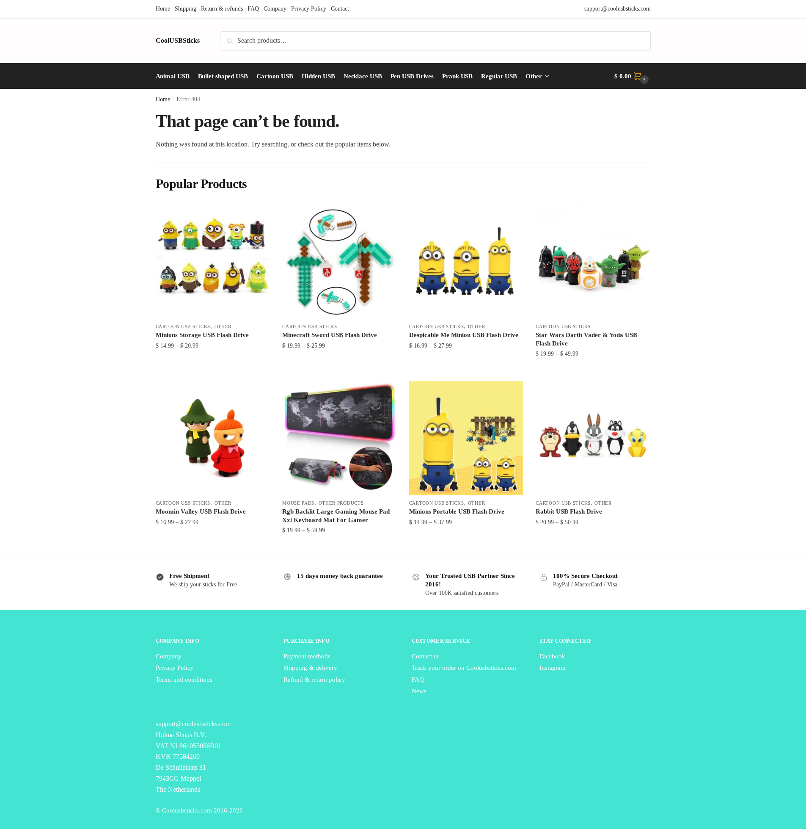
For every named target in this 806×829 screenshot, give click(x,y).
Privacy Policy (308, 9)
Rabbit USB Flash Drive (569, 511)
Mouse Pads (298, 503)
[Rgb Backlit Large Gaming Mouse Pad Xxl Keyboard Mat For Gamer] (339, 438)
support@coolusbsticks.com (617, 9)
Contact (340, 9)
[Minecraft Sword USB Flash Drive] (339, 261)
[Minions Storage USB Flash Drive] (213, 261)
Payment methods (306, 656)
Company (275, 9)
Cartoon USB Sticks (183, 326)
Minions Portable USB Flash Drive (456, 511)
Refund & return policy (314, 679)
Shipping (185, 9)
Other (223, 326)
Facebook (552, 656)
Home (163, 9)
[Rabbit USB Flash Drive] (593, 438)
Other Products (341, 503)
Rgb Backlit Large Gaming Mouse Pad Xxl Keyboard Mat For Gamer (336, 515)
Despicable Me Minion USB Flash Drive (463, 335)
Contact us (426, 656)
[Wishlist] (256, 216)
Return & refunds (222, 9)
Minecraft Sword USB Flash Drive (329, 335)
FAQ (253, 9)
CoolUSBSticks (178, 40)
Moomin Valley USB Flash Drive (201, 511)
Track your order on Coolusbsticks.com (464, 667)
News (419, 691)
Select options (212, 371)
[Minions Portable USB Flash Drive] (466, 438)
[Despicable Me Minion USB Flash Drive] (466, 261)
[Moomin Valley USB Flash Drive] (213, 438)
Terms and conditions (184, 679)
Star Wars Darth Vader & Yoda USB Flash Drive (586, 339)
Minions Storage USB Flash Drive (202, 335)
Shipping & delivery (310, 667)
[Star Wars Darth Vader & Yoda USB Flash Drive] (593, 261)
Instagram (552, 667)
